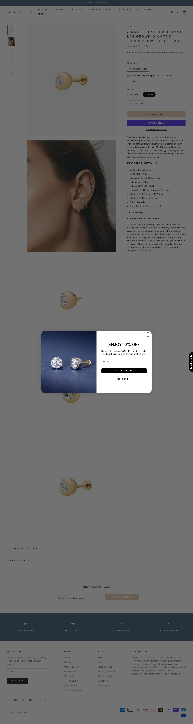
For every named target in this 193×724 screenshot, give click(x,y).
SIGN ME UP (124, 370)
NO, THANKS (124, 379)
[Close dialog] (148, 334)
